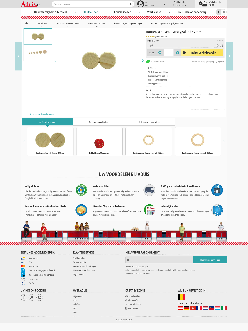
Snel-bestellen (180, 2)
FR (224, 12)
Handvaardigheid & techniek (50, 12)
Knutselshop (90, 12)
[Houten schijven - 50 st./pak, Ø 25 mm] (99, 60)
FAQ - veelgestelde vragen (84, 270)
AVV (74, 308)
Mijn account (78, 274)
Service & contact (180, 5)
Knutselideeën (122, 12)
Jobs (75, 300)
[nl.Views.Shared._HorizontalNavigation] (26, 24)
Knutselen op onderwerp (192, 12)
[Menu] (23, 11)
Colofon (76, 304)
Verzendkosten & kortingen (84, 266)
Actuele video (134, 296)
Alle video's (133, 300)
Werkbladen (154, 12)
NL (218, 12)
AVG (74, 312)
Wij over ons (78, 296)
